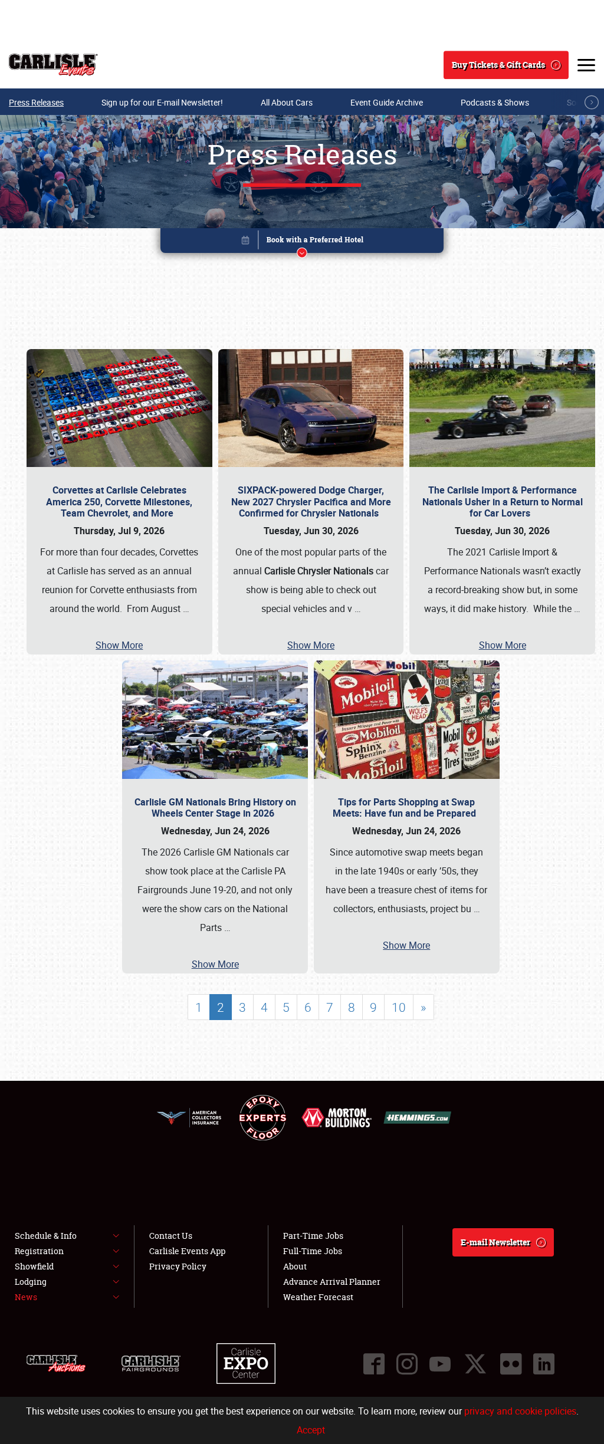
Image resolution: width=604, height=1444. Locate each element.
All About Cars (287, 102)
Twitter (475, 1363)
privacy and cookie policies (520, 1410)
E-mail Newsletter (495, 1242)
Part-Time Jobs (313, 1235)
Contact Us (170, 1235)
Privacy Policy (177, 1266)
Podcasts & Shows (495, 102)
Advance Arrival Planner (331, 1281)
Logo (53, 65)
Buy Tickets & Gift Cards (498, 64)
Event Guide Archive (386, 102)
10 (399, 1007)
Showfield (34, 1266)
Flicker (510, 1363)
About (295, 1266)
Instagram (407, 1363)
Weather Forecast (318, 1296)
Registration (39, 1250)
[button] (302, 242)
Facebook (374, 1363)
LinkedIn (543, 1363)
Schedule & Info (46, 1235)
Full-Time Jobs (312, 1250)
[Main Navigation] (586, 65)
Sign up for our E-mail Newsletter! (162, 102)
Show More (119, 645)
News (26, 1296)
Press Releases (36, 102)
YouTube (440, 1363)
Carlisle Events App (187, 1250)
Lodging (31, 1281)
